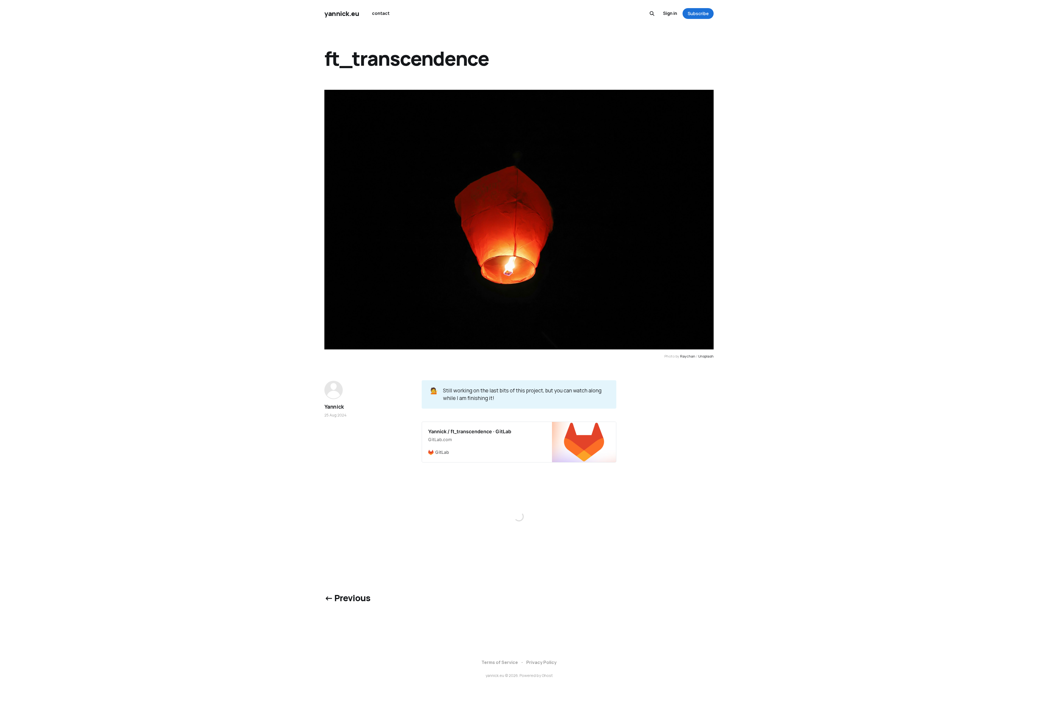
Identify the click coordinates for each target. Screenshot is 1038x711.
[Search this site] (652, 13)
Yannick (334, 406)
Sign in (670, 13)
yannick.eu (341, 13)
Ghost (547, 675)
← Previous (347, 598)
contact (381, 13)
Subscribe (698, 13)
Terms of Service (499, 662)
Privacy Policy (541, 662)
